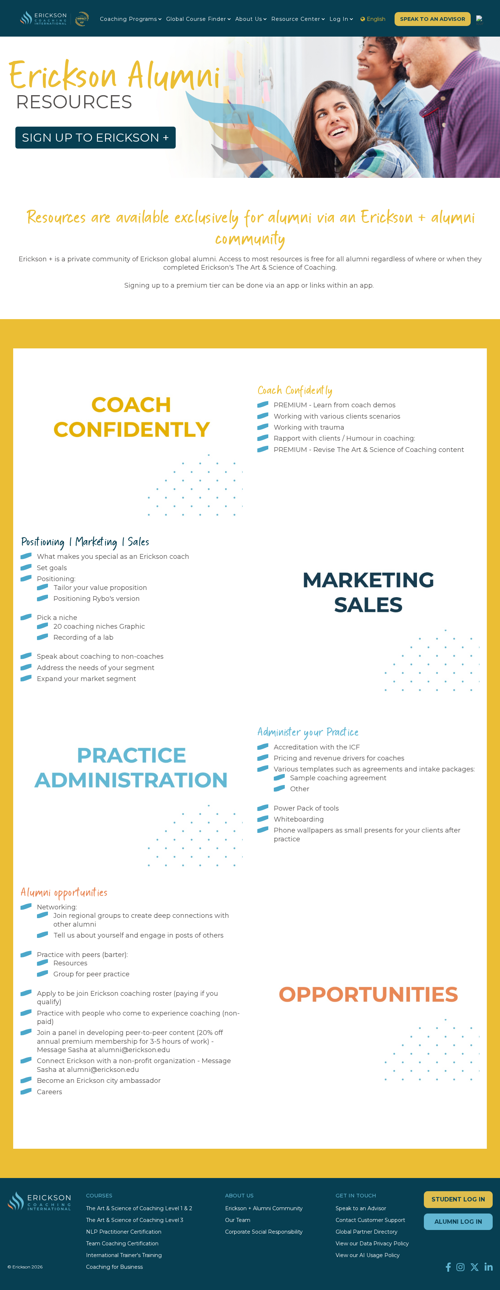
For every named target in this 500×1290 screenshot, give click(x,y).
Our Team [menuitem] (237, 1220)
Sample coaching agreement (338, 778)
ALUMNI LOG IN (458, 1221)
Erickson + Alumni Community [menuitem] (264, 1208)
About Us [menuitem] (248, 19)
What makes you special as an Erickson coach (113, 557)
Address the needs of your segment (95, 668)
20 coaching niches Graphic (99, 626)
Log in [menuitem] (338, 19)
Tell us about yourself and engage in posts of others (138, 935)
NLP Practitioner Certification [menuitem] (123, 1232)
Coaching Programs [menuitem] (128, 19)
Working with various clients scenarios (337, 416)
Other (299, 789)
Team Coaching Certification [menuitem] (122, 1244)
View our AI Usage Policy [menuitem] (368, 1255)
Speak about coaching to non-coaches (100, 657)
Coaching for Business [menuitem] (114, 1267)
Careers (50, 1092)
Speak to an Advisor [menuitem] (361, 1208)
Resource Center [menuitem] (295, 19)
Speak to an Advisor (432, 19)
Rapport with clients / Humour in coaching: (344, 438)
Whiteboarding (299, 819)
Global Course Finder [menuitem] (196, 19)
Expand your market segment (87, 679)
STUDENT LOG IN (458, 1199)
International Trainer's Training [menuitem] (124, 1255)
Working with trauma (309, 427)
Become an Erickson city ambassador (99, 1081)
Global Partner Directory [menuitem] (367, 1232)
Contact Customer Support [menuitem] (370, 1220)
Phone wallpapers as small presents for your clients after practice (367, 834)
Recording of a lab (83, 637)
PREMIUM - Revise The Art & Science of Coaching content (369, 450)
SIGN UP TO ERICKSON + (95, 137)
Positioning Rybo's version (96, 599)
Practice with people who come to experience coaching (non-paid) (138, 1017)
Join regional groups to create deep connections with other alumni (141, 920)
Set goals (52, 568)
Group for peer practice (91, 974)
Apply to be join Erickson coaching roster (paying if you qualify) (127, 998)
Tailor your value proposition (100, 588)
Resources (70, 963)
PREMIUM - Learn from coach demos (335, 405)
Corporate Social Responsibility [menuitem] (264, 1232)
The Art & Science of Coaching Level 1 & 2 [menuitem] (139, 1208)
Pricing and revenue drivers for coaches (339, 758)
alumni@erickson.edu (134, 1050)
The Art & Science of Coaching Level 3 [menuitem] (134, 1220)
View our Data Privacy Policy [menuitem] (372, 1244)
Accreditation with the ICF (317, 747)
